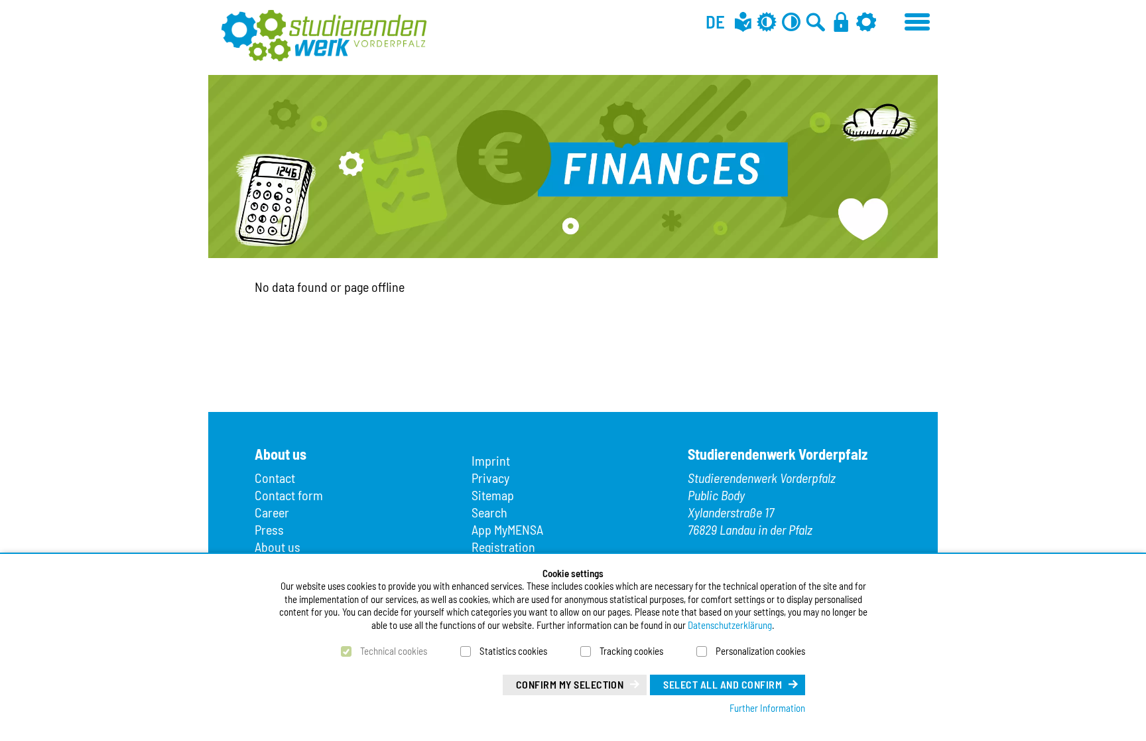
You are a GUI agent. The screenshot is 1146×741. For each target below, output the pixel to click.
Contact (275, 478)
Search (489, 512)
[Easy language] (743, 21)
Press (269, 529)
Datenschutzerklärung (730, 625)
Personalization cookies (760, 651)
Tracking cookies (631, 651)
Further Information (767, 708)
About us (277, 547)
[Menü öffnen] (918, 20)
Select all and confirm (722, 684)
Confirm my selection (570, 684)
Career (272, 512)
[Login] (841, 21)
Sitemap (493, 495)
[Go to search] (816, 21)
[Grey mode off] (767, 21)
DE (715, 21)
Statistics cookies (513, 651)
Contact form (289, 495)
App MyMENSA (507, 529)
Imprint (491, 460)
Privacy (490, 478)
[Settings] (866, 21)
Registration (503, 547)
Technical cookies (393, 651)
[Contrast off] (791, 21)
